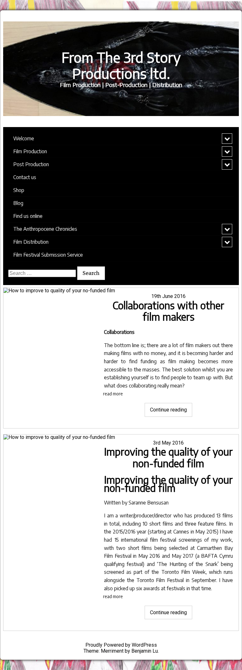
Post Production (31, 164)
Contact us (24, 177)
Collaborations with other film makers (168, 311)
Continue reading (171, 411)
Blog (18, 203)
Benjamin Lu (144, 651)
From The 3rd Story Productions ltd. (121, 65)
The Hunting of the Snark (187, 564)
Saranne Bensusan (148, 502)
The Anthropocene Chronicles (45, 229)
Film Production (30, 151)
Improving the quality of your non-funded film (168, 457)
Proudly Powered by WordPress (121, 645)
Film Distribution (31, 242)
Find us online (28, 216)
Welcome (23, 138)
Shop (18, 190)
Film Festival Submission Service (48, 255)
